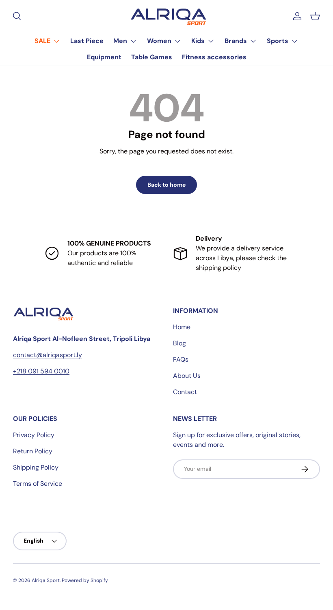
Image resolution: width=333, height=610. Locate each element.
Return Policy (32, 451)
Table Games (151, 57)
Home (181, 327)
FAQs (180, 359)
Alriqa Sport (46, 580)
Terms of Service (37, 483)
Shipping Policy (35, 467)
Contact (185, 392)
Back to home (166, 184)
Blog (179, 343)
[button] (315, 16)
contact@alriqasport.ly (47, 355)
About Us (187, 375)
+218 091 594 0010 (41, 371)
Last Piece (87, 41)
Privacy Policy (33, 435)
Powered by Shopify (85, 580)
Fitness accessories (214, 57)
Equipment (104, 57)
